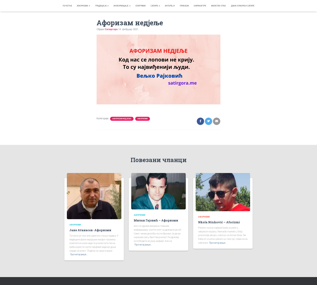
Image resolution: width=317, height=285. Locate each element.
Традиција (101, 6)
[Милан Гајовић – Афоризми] (158, 191)
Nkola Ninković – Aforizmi (219, 222)
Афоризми (82, 6)
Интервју (170, 6)
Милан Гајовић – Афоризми (156, 220)
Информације (121, 6)
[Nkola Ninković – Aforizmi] (223, 192)
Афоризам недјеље (121, 119)
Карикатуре (200, 6)
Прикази (184, 6)
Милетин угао (218, 6)
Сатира (154, 6)
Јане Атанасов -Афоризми (90, 230)
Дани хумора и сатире (242, 6)
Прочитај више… (79, 254)
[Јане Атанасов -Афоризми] (94, 196)
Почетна (67, 6)
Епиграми (141, 6)
